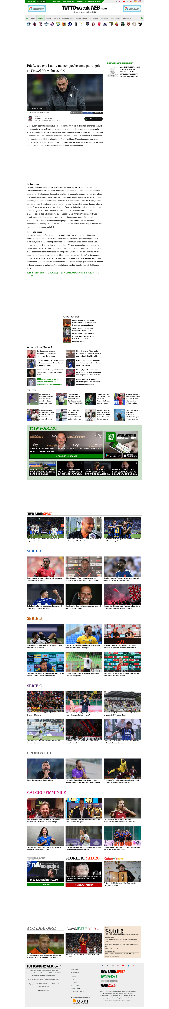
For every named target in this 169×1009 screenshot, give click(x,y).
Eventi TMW (75, 973)
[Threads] (116, 1)
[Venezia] (140, 24)
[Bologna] (34, 24)
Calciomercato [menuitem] (68, 18)
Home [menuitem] (33, 18)
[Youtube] (123, 1)
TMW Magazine (68, 1)
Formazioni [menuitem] (93, 18)
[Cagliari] (40, 24)
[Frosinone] (58, 24)
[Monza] (99, 24)
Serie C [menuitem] (57, 18)
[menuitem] (27, 18)
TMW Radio (57, 1)
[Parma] (111, 24)
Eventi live (41, 1)
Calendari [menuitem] (104, 18)
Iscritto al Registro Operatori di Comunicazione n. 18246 (43, 979)
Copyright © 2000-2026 (35, 984)
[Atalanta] (28, 24)
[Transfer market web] (140, 1)
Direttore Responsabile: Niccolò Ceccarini (43, 975)
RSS (72, 979)
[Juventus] (75, 24)
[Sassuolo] (122, 24)
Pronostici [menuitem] (127, 18)
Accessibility (75, 985)
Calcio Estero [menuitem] (81, 18)
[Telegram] (127, 1)
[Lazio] (81, 24)
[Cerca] (142, 18)
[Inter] (69, 24)
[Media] (131, 1)
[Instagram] (120, 1)
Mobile (73, 976)
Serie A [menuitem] (40, 18)
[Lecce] (87, 24)
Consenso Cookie (77, 991)
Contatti (74, 982)
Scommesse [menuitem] (115, 18)
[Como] (46, 24)
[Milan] (93, 24)
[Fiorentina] (52, 24)
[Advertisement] (124, 153)
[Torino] (128, 24)
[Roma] (116, 24)
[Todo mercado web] (135, 1)
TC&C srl (36, 970)
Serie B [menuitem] (48, 18)
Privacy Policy (76, 988)
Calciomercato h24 (93, 1)
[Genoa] (64, 24)
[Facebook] (109, 1)
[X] (113, 1)
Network (31, 1)
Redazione (75, 970)
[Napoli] (105, 24)
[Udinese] (134, 24)
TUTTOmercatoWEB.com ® (51, 984)
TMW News (79, 1)
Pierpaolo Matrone (43, 118)
